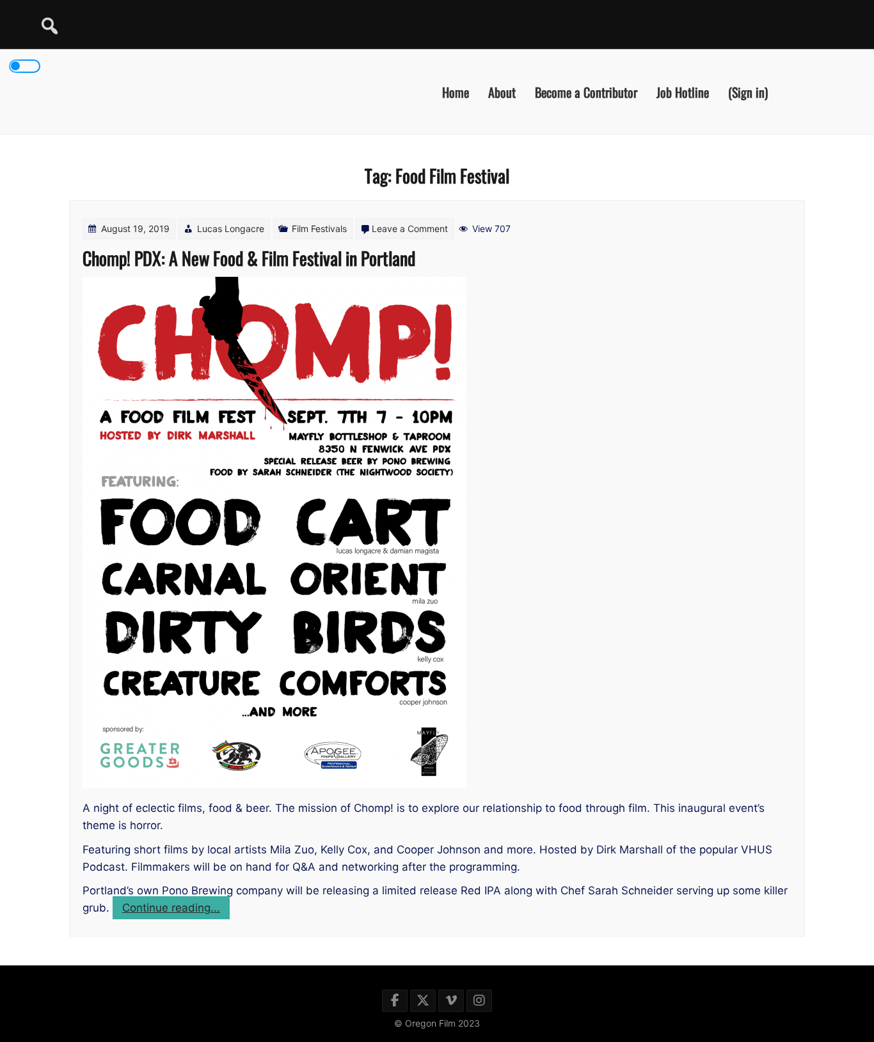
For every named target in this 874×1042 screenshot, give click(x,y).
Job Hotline (682, 91)
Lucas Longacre (230, 228)
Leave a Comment (410, 228)
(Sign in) (748, 91)
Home (455, 91)
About (502, 91)
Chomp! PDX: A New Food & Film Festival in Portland (249, 258)
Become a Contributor (586, 91)
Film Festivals (319, 228)
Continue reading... (176, 910)
